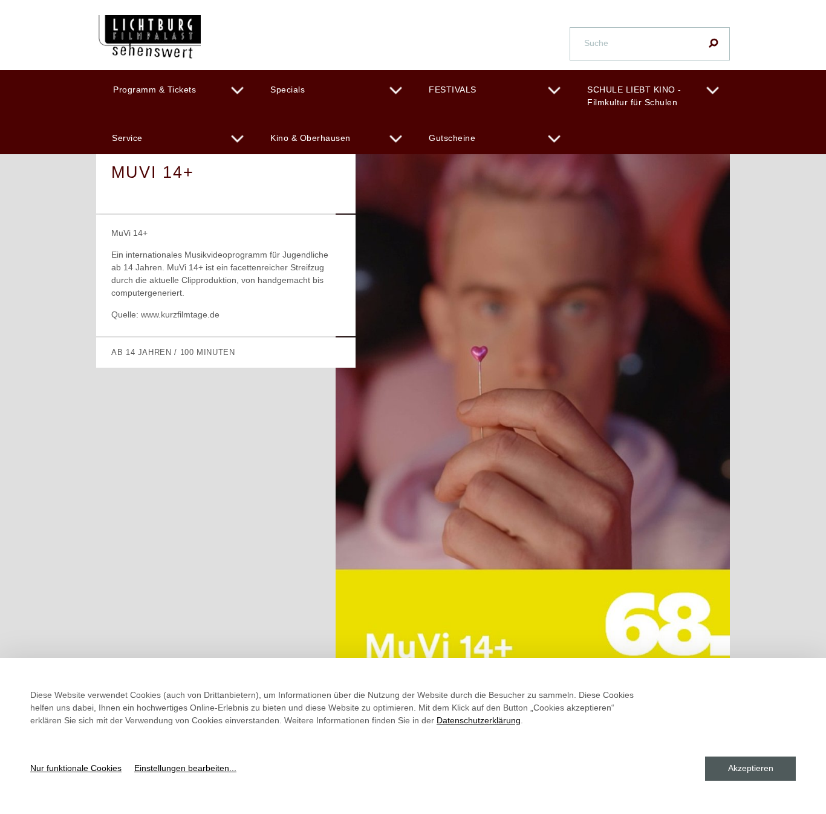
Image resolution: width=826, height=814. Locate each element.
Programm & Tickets (154, 89)
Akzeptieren (750, 768)
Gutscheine (452, 138)
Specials (287, 89)
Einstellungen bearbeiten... (185, 768)
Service (127, 138)
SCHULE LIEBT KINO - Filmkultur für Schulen (634, 96)
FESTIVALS (452, 89)
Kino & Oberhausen (310, 138)
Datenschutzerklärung (479, 720)
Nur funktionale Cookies (76, 768)
